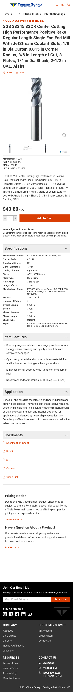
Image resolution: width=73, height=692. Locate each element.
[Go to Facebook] (17, 614)
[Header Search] (57, 5)
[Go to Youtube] (30, 614)
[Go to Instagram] (5, 614)
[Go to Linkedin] (23, 614)
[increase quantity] (15, 218)
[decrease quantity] (5, 218)
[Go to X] (11, 614)
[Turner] (61, 612)
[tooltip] (15, 14)
